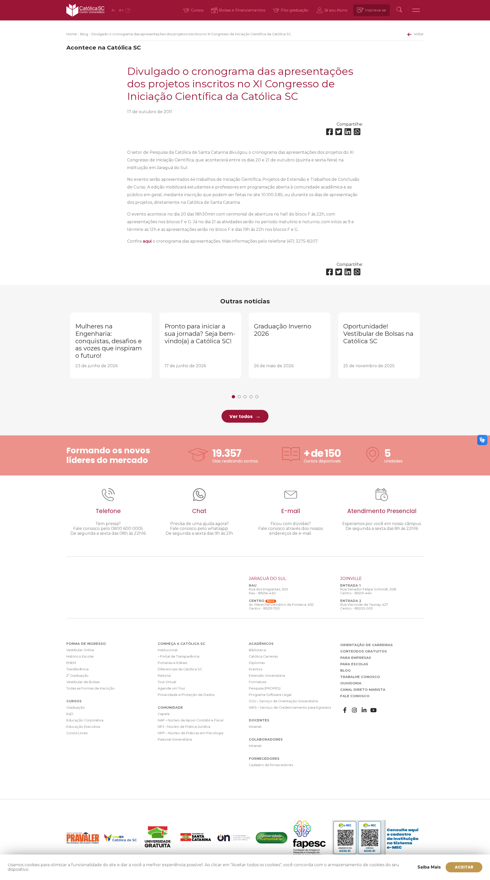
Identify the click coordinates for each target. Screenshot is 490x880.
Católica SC (85, 10)
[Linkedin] (348, 132)
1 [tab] (233, 396)
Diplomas (257, 663)
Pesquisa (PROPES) (264, 688)
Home (71, 34)
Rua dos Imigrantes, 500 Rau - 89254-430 (268, 591)
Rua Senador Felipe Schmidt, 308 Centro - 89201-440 (368, 591)
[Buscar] (399, 10)
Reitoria (164, 675)
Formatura (257, 682)
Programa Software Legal (270, 695)
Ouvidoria (350, 683)
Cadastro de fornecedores (271, 765)
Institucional (167, 650)
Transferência (77, 669)
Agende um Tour (171, 688)
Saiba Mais (429, 867)
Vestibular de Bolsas (83, 682)
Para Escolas (354, 664)
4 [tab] (251, 396)
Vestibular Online (80, 650)
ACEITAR (464, 867)
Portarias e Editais (172, 663)
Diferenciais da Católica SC (180, 669)
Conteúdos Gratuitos (363, 651)
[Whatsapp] (357, 132)
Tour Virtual (167, 682)
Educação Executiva (83, 727)
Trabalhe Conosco (360, 677)
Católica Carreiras (263, 656)
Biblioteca (257, 650)
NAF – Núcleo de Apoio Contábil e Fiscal (190, 720)
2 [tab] (239, 396)
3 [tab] (245, 396)
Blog (84, 34)
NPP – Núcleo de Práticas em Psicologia (190, 733)
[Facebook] (329, 132)
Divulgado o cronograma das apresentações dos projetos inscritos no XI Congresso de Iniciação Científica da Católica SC (191, 34)
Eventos (255, 669)
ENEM (71, 663)
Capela (163, 714)
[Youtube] (373, 710)
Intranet (255, 727)
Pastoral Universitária (175, 739)
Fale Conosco (355, 696)
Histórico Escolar (80, 656)
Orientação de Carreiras (366, 645)
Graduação (75, 707)
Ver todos (241, 416)
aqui (147, 241)
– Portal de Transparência (178, 656)
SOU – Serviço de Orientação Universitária (283, 701)
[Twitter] (338, 132)
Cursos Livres (77, 733)
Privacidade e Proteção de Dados (186, 695)
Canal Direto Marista (362, 690)
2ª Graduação (77, 675)
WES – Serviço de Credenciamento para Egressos (290, 707)
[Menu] (416, 10)
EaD (69, 714)
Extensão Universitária (267, 675)
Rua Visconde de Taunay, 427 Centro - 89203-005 (364, 606)
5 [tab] (257, 396)
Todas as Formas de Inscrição (90, 688)
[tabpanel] (111, 345)
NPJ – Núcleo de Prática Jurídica (184, 727)
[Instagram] (354, 710)
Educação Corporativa (84, 720)
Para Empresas (355, 658)
